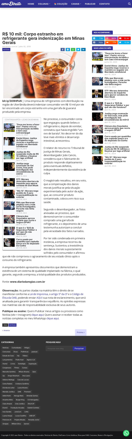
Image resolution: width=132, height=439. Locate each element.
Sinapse (5, 424)
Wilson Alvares (24, 372)
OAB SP (32, 416)
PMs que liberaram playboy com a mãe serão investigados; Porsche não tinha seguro (26, 206)
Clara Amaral (7, 404)
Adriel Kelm (7, 396)
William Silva (16, 424)
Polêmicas (24, 352)
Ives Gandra (7, 412)
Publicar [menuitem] (90, 4)
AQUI (39, 297)
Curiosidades (16, 348)
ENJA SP (31, 404)
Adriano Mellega (8, 380)
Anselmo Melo (8, 400)
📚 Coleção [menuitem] (60, 4)
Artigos (26, 348)
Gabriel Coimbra (33, 408)
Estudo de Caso (8, 356)
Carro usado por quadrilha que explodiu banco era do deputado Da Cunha (27, 242)
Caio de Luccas (23, 380)
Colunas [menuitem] (43, 4)
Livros (13, 364)
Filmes (16, 368)
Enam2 (5, 408)
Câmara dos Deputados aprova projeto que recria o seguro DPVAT (26, 219)
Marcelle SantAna (9, 372)
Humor (5, 364)
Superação (32, 364)
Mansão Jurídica (9, 392)
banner (26, 424)
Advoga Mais (18, 396)
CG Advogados (33, 400)
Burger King (20, 400)
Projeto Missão (19, 420)
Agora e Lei (31, 360)
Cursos (24, 368)
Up (4, 376)
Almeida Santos (32, 396)
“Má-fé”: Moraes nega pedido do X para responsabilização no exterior (27, 194)
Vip (18, 356)
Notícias (6, 49)
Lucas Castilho (20, 416)
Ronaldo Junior (33, 420)
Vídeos (25, 356)
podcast (34, 352)
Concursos (6, 352)
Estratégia (21, 364)
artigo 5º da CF (59, 294)
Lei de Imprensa (39, 294)
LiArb (26, 412)
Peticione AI (7, 420)
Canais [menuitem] (75, 4)
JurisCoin (17, 412)
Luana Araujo (7, 416)
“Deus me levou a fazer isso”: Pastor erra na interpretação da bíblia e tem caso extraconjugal (27, 128)
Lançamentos (7, 360)
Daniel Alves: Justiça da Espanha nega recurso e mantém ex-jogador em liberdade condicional (27, 142)
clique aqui (37, 314)
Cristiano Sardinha (22, 384)
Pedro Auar (20, 360)
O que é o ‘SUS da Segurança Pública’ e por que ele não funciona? (26, 231)
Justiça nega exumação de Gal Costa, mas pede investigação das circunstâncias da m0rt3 (25, 168)
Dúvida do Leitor (8, 388)
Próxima (80, 332)
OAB (19, 392)
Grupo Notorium (13, 376)
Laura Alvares (23, 388)
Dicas (16, 352)
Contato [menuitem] (104, 4)
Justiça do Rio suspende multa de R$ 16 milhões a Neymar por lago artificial (27, 155)
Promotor (27, 392)
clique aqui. (52, 318)
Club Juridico (20, 404)
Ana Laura (26, 376)
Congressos (7, 368)
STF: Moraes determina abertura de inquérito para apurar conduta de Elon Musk (27, 182)
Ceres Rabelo (7, 384)
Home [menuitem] (31, 4)
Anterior (7, 330)
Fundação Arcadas (17, 408)
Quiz (34, 372)
